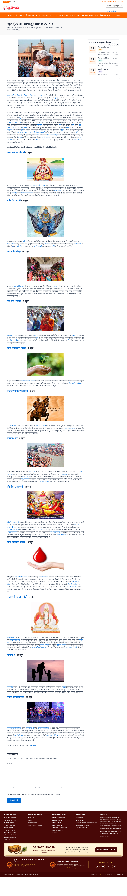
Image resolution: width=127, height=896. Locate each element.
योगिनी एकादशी (13, 530)
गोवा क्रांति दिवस (43, 728)
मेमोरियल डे (78, 140)
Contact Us (105, 836)
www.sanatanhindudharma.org (66, 868)
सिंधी (31, 95)
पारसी (27, 95)
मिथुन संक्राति (55, 532)
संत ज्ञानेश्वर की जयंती (37, 185)
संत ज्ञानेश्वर (58, 190)
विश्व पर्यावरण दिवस (16, 348)
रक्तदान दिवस (43, 577)
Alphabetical (33, 823)
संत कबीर (10, 637)
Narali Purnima (104, 69)
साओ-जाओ (46, 137)
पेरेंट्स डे (14, 193)
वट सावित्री (56, 286)
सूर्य (20, 118)
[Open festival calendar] (109, 44)
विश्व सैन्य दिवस (73, 584)
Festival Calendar (58, 818)
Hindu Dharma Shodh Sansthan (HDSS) (27, 874)
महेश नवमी (20, 132)
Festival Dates (57, 820)
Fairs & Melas (57, 823)
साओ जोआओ (18, 735)
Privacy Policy (94, 874)
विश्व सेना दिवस (70, 587)
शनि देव (47, 244)
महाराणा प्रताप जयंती (17, 391)
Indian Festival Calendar (46, 15)
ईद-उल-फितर (14, 301)
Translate (112, 11)
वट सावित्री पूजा (14, 251)
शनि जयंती (11, 244)
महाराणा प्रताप (12, 426)
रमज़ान (10, 335)
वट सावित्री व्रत (19, 286)
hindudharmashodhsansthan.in (111, 829)
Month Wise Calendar (35, 825)
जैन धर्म (42, 95)
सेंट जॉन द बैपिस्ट (41, 140)
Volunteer (80, 818)
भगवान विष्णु (12, 532)
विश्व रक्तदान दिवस (16, 542)
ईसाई (23, 95)
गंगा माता (31, 472)
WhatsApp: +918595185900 (110, 833)
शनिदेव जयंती (14, 200)
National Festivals (10, 832)
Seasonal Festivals (10, 835)
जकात (74, 335)
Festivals (21, 15)
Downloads (56, 825)
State (30, 820)
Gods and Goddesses (60, 827)
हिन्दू (9, 95)
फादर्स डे (11, 655)
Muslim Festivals (10, 825)
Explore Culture (75, 15)
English (117, 15)
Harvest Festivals (10, 830)
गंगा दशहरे (26, 477)
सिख (18, 95)
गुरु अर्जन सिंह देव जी (39, 647)
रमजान (68, 127)
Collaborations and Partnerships (87, 823)
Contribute (80, 820)
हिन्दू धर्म (57, 98)
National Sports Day (16, 2)
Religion (31, 818)
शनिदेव (25, 241)
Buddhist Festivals (10, 818)
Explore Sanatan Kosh (104, 850)
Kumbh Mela (103, 58)
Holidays (31, 15)
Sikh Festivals (9, 827)
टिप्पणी (10, 763)
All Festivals (8, 840)
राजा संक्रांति (61, 535)
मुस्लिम (13, 95)
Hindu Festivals (9, 823)
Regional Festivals (10, 837)
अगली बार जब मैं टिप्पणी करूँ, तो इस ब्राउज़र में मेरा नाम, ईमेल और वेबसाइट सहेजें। (35, 794)
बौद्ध (35, 95)
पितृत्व (64, 687)
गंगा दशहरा (29, 132)
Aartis (55, 832)
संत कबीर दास (15, 640)
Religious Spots (107, 15)
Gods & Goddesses (91, 15)
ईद (60, 125)
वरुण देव (18, 123)
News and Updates (83, 825)
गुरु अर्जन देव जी (71, 647)
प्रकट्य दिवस (61, 645)
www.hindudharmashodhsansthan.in (25, 870)
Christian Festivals (10, 820)
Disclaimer (120, 874)
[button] (113, 44)
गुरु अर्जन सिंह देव (53, 135)
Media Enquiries (82, 827)
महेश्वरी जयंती (44, 481)
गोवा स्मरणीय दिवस (14, 728)
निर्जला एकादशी (39, 132)
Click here (32, 745)
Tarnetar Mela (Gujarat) (107, 47)
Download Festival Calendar (113, 2)
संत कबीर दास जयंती (17, 596)
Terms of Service (107, 874)
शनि (53, 246)
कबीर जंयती (44, 645)
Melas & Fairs (63, 15)
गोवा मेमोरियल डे (15, 697)
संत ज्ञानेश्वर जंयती (16, 152)
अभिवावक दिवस (27, 193)
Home (12, 15)
